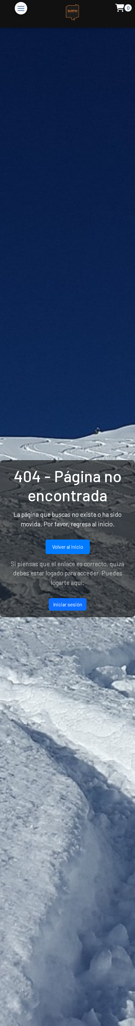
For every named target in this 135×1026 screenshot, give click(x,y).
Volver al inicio (67, 546)
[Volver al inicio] (66, 14)
